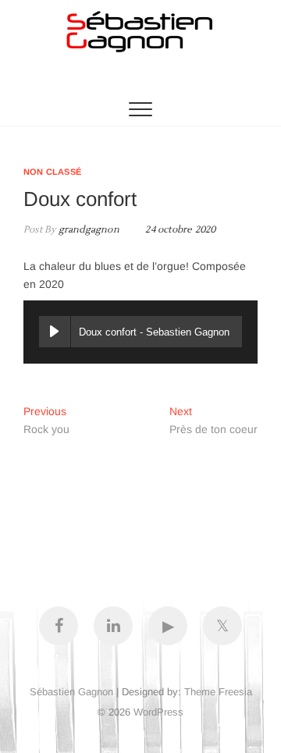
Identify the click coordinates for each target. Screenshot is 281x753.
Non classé (52, 171)
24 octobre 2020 (179, 230)
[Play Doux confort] (54, 331)
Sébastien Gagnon (71, 692)
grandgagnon (87, 230)
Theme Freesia (218, 692)
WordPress (158, 712)
